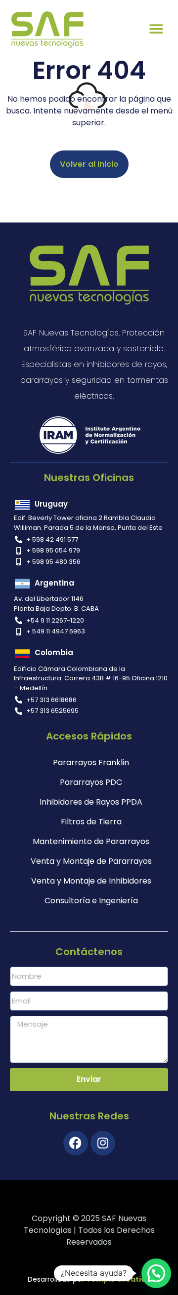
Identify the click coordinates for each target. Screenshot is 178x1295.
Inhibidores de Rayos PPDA (91, 802)
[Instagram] (102, 1143)
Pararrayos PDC (91, 782)
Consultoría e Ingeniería (91, 900)
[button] (156, 29)
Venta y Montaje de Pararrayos (91, 861)
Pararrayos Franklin (91, 762)
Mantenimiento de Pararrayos (91, 841)
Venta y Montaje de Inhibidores (91, 881)
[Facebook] (75, 1143)
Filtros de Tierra (91, 821)
